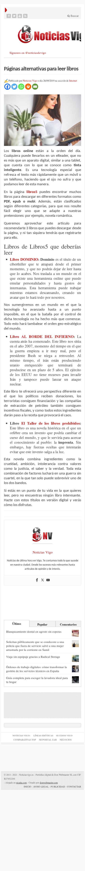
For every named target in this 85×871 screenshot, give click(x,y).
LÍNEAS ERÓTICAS (43, 735)
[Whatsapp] (21, 87)
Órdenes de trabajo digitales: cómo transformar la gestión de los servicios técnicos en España (36, 669)
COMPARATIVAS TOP (24, 739)
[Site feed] (25, 16)
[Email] (35, 87)
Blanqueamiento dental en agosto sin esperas (33, 631)
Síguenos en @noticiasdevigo (27, 53)
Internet (73, 80)
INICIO (27, 786)
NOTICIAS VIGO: (21, 735)
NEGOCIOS (66, 739)
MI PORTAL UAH (48, 739)
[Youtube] (20, 16)
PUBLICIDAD (58, 786)
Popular (42, 624)
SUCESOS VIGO (64, 735)
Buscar (74, 15)
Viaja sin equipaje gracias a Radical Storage (33, 657)
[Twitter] (14, 16)
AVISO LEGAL (41, 786)
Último (16, 623)
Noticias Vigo (30, 80)
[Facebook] (9, 16)
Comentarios (68, 624)
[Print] (28, 87)
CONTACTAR (74, 786)
